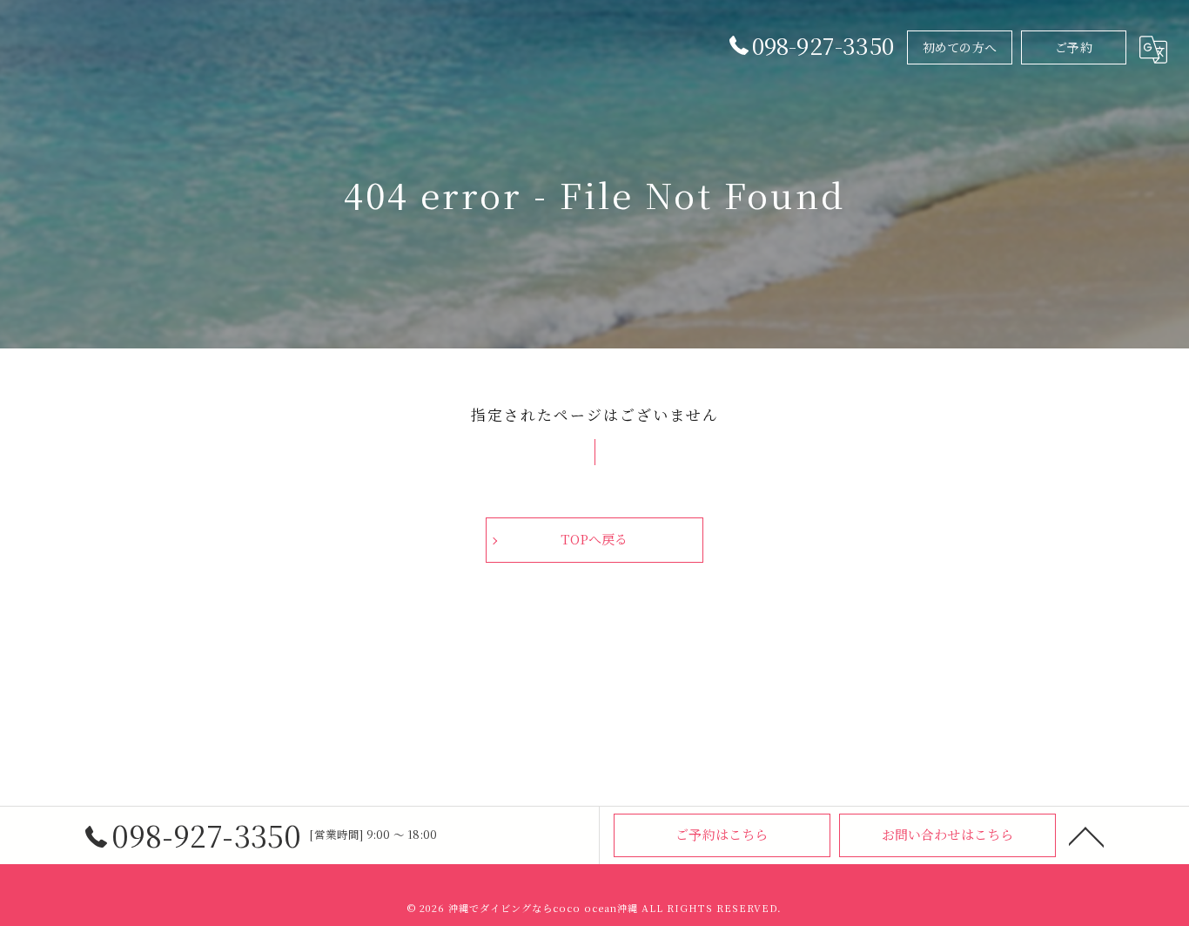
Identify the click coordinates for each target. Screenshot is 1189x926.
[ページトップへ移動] (1086, 835)
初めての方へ (960, 47)
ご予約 (1073, 47)
